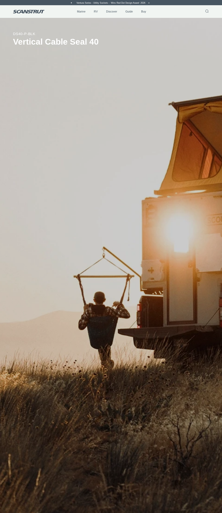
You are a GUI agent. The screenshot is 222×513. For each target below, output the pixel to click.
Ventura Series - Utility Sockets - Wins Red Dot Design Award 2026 (111, 3)
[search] (207, 11)
